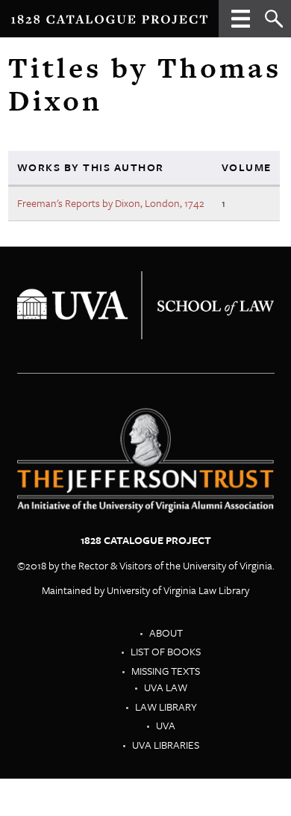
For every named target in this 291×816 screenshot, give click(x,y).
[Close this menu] (240, 23)
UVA (165, 725)
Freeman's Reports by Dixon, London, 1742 (110, 203)
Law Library (166, 706)
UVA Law (165, 687)
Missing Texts (165, 671)
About (166, 632)
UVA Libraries (165, 744)
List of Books (166, 651)
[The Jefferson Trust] (146, 304)
